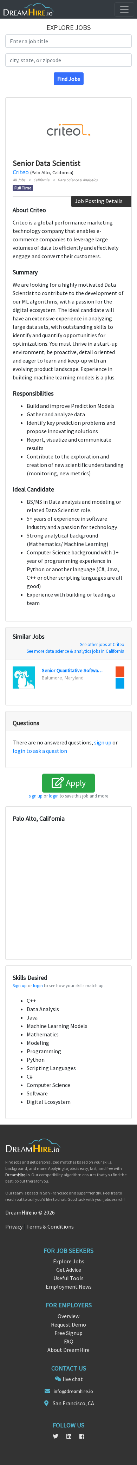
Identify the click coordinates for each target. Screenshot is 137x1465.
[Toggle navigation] (124, 9)
